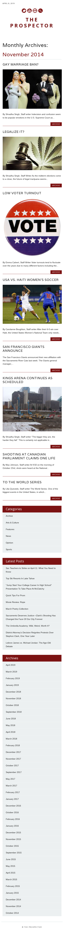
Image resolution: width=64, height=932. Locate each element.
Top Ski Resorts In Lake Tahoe (20, 578)
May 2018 (10, 725)
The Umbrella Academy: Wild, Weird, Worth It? (28, 626)
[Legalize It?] (32, 169)
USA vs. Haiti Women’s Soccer (31, 280)
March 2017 (11, 785)
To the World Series (22, 482)
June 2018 (11, 718)
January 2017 (12, 799)
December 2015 (13, 832)
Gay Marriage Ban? (21, 64)
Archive (56, 124)
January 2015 (12, 893)
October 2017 (12, 765)
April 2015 (10, 873)
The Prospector (32, 22)
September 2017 (14, 772)
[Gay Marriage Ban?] (32, 108)
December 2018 (13, 692)
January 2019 (12, 685)
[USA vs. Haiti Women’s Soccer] (32, 323)
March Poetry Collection (17, 609)
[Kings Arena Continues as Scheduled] (32, 430)
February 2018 (13, 745)
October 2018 (12, 705)
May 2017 (10, 779)
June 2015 (11, 859)
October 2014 (12, 913)
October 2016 (12, 812)
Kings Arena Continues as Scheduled (28, 380)
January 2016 (12, 826)
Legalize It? (13, 132)
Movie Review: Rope (15, 602)
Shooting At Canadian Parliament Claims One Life (29, 456)
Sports (9, 549)
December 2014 (13, 899)
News (8, 536)
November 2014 (13, 906)
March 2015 (11, 879)
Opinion (9, 543)
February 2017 (13, 792)
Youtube (29, 10)
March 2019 (11, 671)
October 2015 (12, 846)
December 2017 (13, 752)
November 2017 (13, 759)
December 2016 (13, 806)
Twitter (24, 10)
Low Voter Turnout (22, 193)
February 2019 (13, 678)
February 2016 (13, 819)
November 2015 (13, 839)
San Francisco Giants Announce (24, 349)
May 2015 (10, 866)
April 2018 (10, 732)
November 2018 (13, 698)
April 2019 (10, 665)
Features (10, 529)
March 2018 (11, 738)
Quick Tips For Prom (15, 595)
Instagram (35, 10)
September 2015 (14, 852)
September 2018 (14, 712)
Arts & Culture (12, 522)
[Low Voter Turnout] (32, 256)
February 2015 (13, 886)
